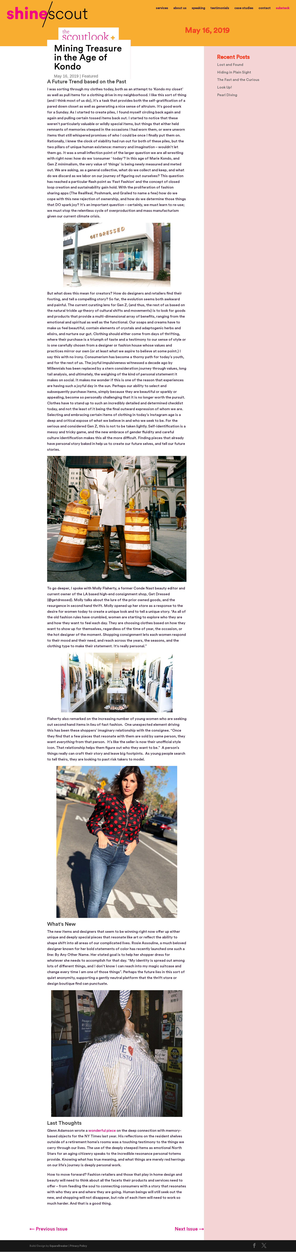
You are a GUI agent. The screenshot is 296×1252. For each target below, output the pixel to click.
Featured (90, 76)
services (162, 8)
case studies (243, 8)
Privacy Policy (78, 1246)
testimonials (219, 8)
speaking (198, 8)
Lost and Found (230, 64)
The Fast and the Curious (238, 80)
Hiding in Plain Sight (234, 72)
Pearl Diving (227, 95)
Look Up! (224, 87)
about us (179, 8)
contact (265, 8)
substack (283, 8)
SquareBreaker (59, 1246)
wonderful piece (102, 1130)
